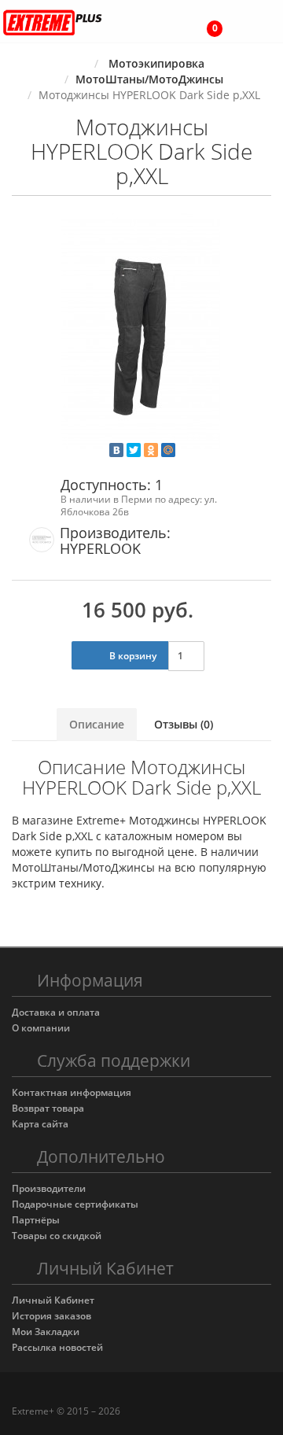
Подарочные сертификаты (75, 1204)
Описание (96, 724)
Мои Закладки (45, 1331)
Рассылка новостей (57, 1347)
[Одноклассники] (151, 450)
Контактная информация (71, 1092)
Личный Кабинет (53, 1300)
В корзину (131, 655)
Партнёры (36, 1220)
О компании (41, 1028)
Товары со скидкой (56, 1235)
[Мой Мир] (168, 450)
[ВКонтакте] (116, 450)
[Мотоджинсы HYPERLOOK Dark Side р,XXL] (141, 331)
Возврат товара (48, 1108)
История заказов (51, 1315)
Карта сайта (40, 1124)
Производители (49, 1188)
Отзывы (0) (183, 724)
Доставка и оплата (56, 1012)
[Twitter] (134, 450)
